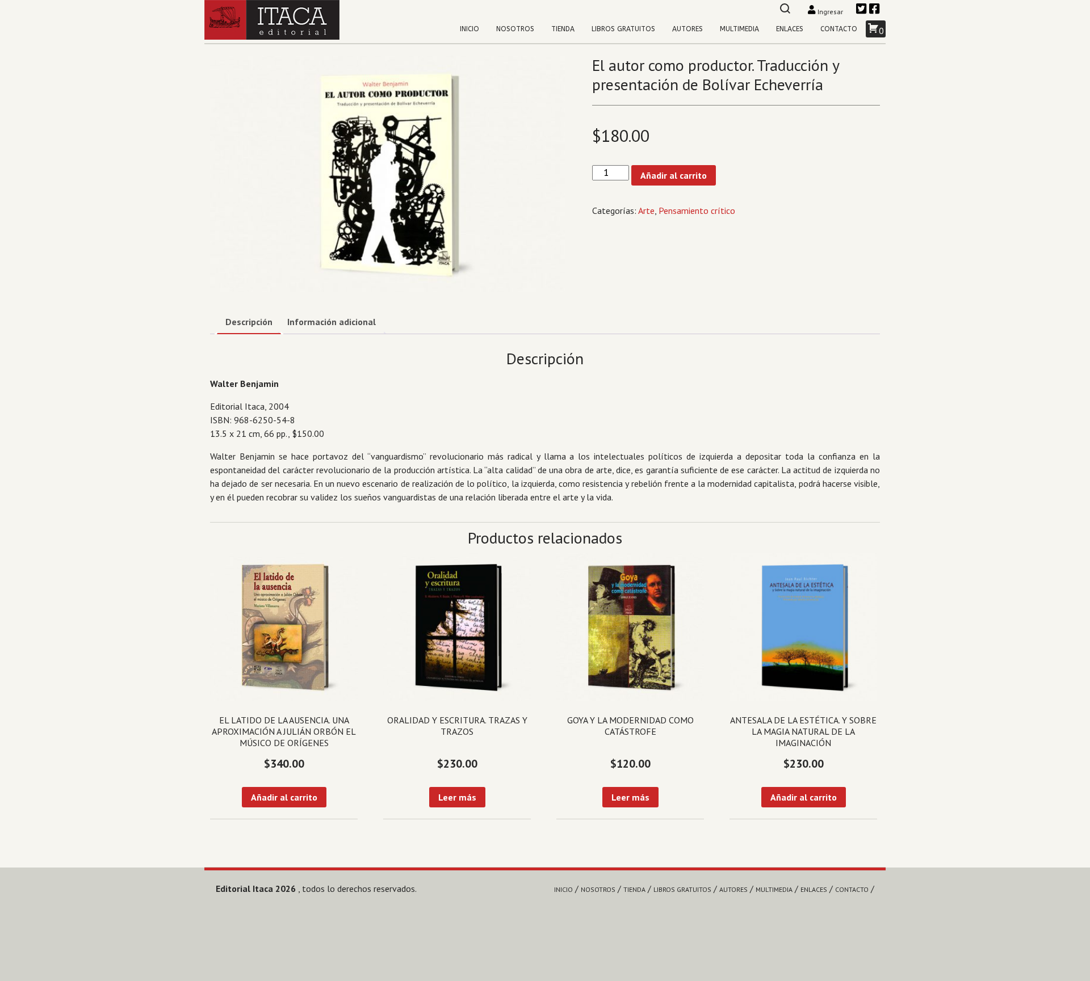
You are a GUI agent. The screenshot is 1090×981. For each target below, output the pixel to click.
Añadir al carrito (673, 175)
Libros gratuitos (623, 29)
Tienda (563, 29)
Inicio (469, 29)
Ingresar (830, 11)
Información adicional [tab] (331, 321)
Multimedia (739, 29)
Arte (646, 210)
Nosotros (515, 29)
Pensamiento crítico (697, 210)
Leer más (457, 797)
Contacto (838, 29)
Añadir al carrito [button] (284, 797)
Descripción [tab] (248, 321)
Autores (687, 29)
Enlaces (789, 29)
